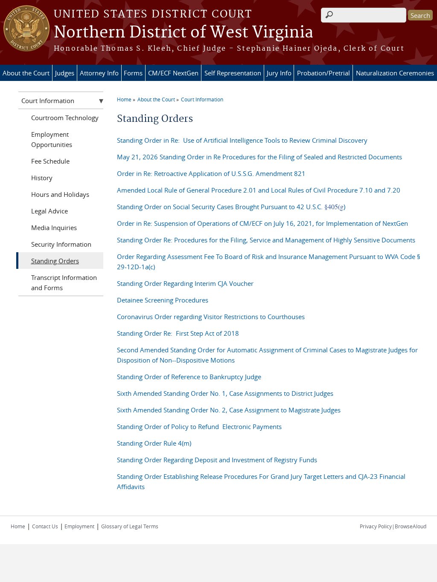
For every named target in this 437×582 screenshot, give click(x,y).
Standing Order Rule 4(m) (154, 443)
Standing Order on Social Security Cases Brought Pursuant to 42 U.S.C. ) (231, 206)
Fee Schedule (50, 161)
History (41, 177)
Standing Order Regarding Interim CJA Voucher (186, 283)
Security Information (61, 244)
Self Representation (232, 73)
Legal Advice (49, 211)
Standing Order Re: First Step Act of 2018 (178, 333)
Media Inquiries (54, 227)
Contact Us (45, 526)
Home (124, 99)
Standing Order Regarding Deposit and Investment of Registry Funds (217, 459)
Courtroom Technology (65, 117)
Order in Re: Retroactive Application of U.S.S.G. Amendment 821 (211, 173)
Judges (64, 73)
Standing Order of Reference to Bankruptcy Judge (189, 376)
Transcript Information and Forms (64, 282)
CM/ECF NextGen (173, 73)
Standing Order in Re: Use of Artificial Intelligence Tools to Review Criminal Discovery (242, 140)
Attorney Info (99, 73)
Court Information (202, 99)
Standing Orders (55, 260)
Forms (133, 73)
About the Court (26, 73)
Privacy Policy (376, 526)
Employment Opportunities (51, 139)
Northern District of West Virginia (183, 33)
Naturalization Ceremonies (395, 73)
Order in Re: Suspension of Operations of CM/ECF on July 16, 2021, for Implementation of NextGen (262, 223)
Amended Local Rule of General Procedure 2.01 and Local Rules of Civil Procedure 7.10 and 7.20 (258, 190)
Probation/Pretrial (323, 73)
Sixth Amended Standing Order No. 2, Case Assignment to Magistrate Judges (229, 410)
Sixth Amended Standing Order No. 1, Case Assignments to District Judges (225, 393)
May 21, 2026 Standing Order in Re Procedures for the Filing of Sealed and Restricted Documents (259, 157)
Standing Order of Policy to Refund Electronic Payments (199, 426)
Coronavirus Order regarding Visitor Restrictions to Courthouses (211, 316)
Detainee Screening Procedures (162, 300)
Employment (78, 526)
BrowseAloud (410, 526)
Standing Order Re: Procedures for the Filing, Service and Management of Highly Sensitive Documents (266, 240)
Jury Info (279, 73)
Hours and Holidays (60, 194)
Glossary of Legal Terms (129, 526)
